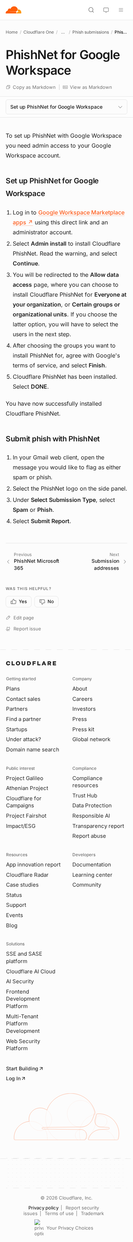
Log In (13, 1078)
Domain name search (32, 749)
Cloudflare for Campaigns (23, 802)
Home (12, 32)
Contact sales (23, 699)
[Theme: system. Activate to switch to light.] (106, 10)
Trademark (92, 1213)
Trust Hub (84, 795)
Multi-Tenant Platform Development (23, 1023)
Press (79, 719)
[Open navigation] (121, 10)
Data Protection (92, 805)
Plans (13, 688)
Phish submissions (90, 32)
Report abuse (89, 835)
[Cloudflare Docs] (13, 9)
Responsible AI (91, 815)
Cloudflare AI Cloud (30, 971)
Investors (84, 708)
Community (86, 884)
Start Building (22, 1068)
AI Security (20, 981)
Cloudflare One (38, 32)
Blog (11, 925)
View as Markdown (91, 87)
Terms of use (59, 1213)
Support (16, 905)
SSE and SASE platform (24, 957)
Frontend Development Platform (23, 998)
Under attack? (23, 739)
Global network (91, 739)
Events (14, 915)
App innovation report (33, 864)
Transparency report (98, 826)
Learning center (92, 874)
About (79, 688)
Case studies (22, 884)
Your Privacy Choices (69, 1228)
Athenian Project (27, 788)
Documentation (91, 864)
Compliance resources (87, 782)
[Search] (91, 10)
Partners (17, 708)
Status (14, 895)
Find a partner (23, 719)
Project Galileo (24, 778)
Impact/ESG (20, 826)
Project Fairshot (26, 815)
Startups (16, 729)
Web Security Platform (23, 1045)
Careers (82, 699)
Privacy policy (43, 1207)
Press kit (83, 729)
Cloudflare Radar (27, 874)
